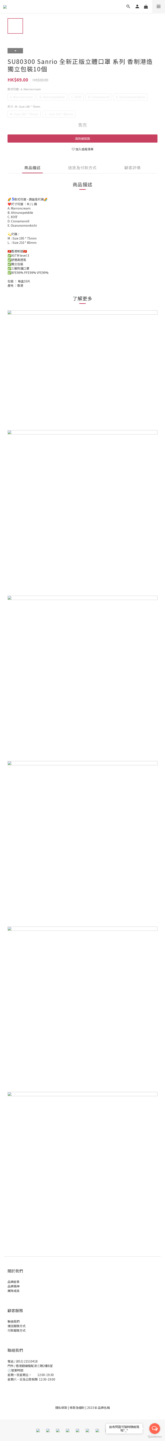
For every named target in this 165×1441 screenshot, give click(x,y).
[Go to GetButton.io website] (155, 1436)
